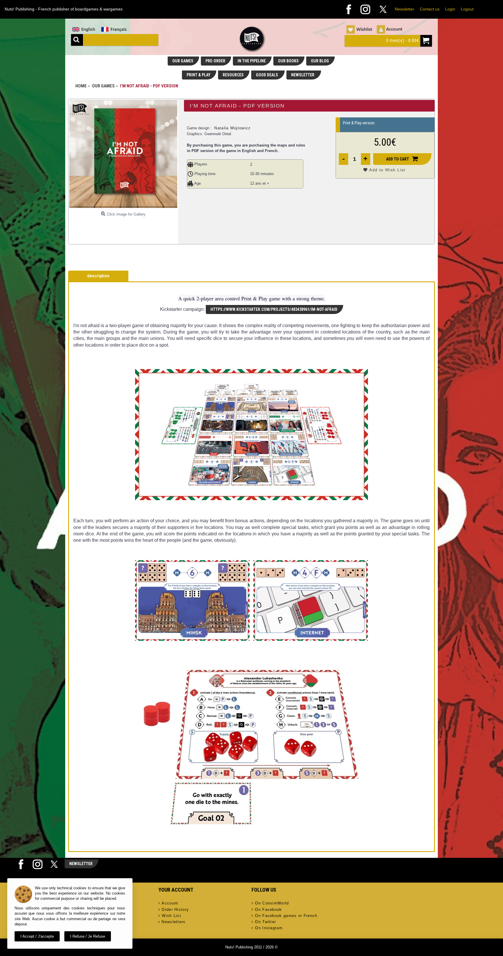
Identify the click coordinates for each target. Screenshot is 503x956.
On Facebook (268, 909)
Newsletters (173, 922)
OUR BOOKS (288, 61)
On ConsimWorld (272, 903)
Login (450, 9)
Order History (175, 909)
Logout (467, 9)
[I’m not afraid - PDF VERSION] (123, 154)
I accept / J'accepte (37, 936)
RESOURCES (233, 75)
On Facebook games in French (286, 915)
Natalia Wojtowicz (232, 128)
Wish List (171, 915)
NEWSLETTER (303, 75)
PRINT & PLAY (198, 75)
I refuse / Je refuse (87, 936)
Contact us (430, 9)
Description (98, 276)
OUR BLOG (320, 61)
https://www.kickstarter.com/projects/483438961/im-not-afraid (273, 309)
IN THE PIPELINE (252, 61)
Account (170, 903)
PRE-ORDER (215, 61)
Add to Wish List (387, 169)
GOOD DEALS (267, 75)
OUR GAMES (182, 61)
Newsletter (404, 9)
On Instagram (269, 928)
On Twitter (265, 922)
